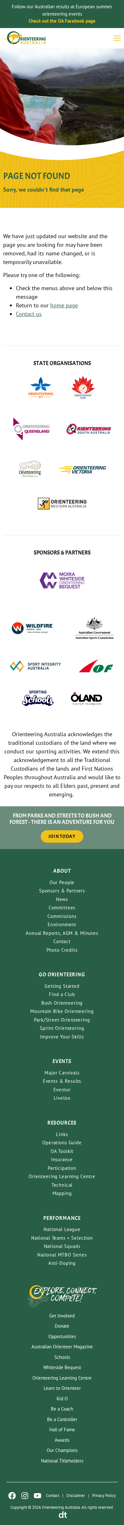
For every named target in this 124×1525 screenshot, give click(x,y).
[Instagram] (25, 1495)
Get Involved (62, 1316)
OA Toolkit (62, 1151)
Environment (62, 924)
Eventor (62, 1090)
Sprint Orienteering (62, 1028)
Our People (62, 882)
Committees (62, 908)
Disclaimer (75, 1495)
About (62, 871)
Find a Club (62, 994)
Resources (62, 1122)
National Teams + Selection (62, 1238)
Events (62, 1061)
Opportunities (62, 1336)
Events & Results (62, 1081)
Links (62, 1134)
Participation (62, 1168)
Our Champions (62, 1450)
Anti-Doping (62, 1263)
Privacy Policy (104, 1495)
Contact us (29, 314)
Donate (62, 1326)
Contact (62, 941)
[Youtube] (37, 1495)
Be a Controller (62, 1419)
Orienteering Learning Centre (62, 1176)
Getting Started (62, 986)
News (62, 899)
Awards (62, 1440)
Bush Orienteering (62, 1003)
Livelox (62, 1098)
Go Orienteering (62, 974)
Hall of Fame (62, 1429)
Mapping (62, 1193)
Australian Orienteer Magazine (62, 1347)
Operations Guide (62, 1143)
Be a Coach (62, 1409)
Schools (62, 1357)
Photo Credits (61, 950)
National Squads (62, 1246)
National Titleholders (62, 1461)
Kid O (62, 1399)
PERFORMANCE (62, 1218)
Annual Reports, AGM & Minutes (62, 933)
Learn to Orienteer (62, 1388)
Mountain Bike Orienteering (61, 1011)
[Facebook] (12, 1495)
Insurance (62, 1159)
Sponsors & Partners (62, 891)
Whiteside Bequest (62, 1367)
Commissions (61, 916)
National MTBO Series (62, 1255)
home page (64, 305)
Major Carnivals (62, 1073)
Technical (62, 1185)
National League (62, 1229)
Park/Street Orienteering (62, 1020)
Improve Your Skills (62, 1037)
